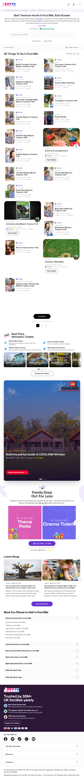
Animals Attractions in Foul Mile (17, 644)
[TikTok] (19, 739)
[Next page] (46, 325)
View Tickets (36, 41)
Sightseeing (41, 10)
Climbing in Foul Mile (13, 625)
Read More (42, 26)
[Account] (73, 4)
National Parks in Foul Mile (15, 631)
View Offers (48, 41)
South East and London (11, 10)
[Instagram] (26, 739)
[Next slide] (76, 522)
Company (9, 762)
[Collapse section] (77, 618)
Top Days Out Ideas (13, 746)
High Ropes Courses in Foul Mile (17, 628)
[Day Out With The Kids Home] (9, 4)
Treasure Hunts (51, 10)
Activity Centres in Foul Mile (15, 622)
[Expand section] (77, 644)
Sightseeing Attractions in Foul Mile (19, 663)
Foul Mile (32, 10)
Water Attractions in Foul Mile (17, 657)
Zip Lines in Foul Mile (13, 638)
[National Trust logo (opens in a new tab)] (47, 29)
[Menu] (79, 4)
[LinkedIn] (12, 739)
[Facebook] (5, 739)
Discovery (9, 754)
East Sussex (24, 10)
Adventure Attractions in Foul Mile (18, 618)
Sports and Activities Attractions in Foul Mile (22, 651)
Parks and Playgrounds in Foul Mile (18, 635)
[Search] (68, 4)
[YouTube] (33, 739)
